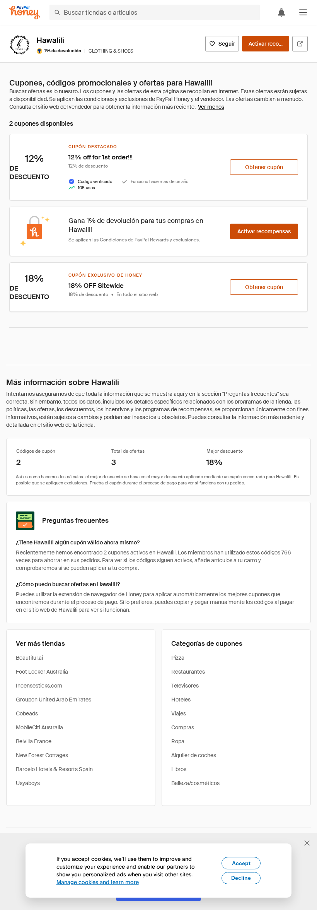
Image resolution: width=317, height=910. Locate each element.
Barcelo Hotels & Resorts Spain (54, 769)
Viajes (178, 713)
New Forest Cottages (42, 755)
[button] (303, 12)
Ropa (177, 741)
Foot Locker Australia (42, 671)
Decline (241, 878)
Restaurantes (188, 671)
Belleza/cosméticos (195, 783)
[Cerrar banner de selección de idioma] (306, 843)
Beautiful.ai (29, 657)
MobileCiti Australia (39, 727)
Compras (182, 727)
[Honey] (24, 12)
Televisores (185, 685)
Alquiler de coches (193, 755)
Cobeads (27, 713)
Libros (178, 769)
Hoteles (181, 699)
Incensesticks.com (39, 685)
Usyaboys (28, 783)
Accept (241, 863)
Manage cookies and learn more (97, 882)
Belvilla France (33, 741)
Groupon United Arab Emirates (53, 699)
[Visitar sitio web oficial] (300, 43)
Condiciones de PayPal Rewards (134, 240)
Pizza (177, 657)
